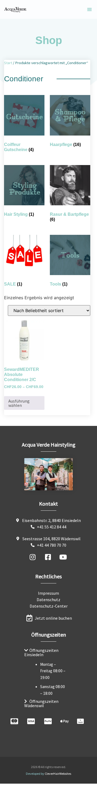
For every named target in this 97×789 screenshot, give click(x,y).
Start (8, 62)
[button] (89, 9)
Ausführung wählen (19, 403)
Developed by (48, 774)
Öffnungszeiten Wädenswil (41, 703)
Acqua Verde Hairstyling (48, 444)
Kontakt (48, 503)
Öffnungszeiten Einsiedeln (41, 652)
